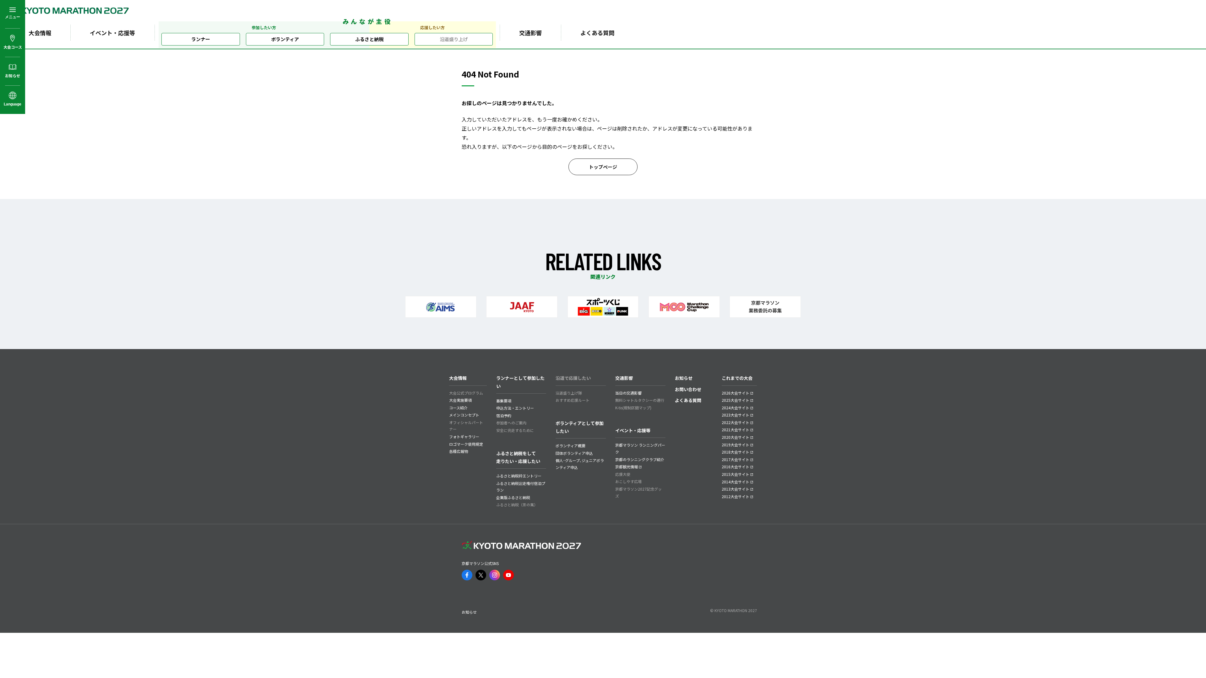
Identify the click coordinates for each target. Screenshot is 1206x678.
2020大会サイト (735, 437)
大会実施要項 (460, 400)
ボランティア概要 (570, 445)
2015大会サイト (735, 474)
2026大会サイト (735, 393)
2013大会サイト (735, 489)
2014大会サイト (735, 481)
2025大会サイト (735, 400)
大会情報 (40, 33)
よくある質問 (597, 33)
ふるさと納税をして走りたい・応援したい (518, 457)
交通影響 (530, 33)
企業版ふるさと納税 (513, 497)
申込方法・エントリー (515, 408)
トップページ (603, 167)
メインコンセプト (464, 414)
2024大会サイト (735, 407)
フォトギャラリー (464, 436)
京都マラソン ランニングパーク (640, 448)
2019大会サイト (735, 444)
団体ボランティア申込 (574, 453)
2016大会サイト (735, 466)
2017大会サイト (735, 459)
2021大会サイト (735, 429)
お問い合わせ (688, 389)
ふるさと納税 (369, 39)
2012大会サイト (735, 496)
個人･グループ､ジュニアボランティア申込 (580, 464)
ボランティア (285, 39)
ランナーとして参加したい (520, 382)
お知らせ (684, 378)
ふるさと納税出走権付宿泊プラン (520, 487)
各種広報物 (458, 451)
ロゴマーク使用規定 (466, 444)
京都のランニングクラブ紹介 (639, 459)
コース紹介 (458, 407)
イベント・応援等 (112, 33)
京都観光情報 (626, 466)
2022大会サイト (735, 422)
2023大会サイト (735, 414)
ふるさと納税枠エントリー (518, 475)
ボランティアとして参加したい (580, 427)
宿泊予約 (503, 415)
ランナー (200, 39)
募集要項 (503, 400)
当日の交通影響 (628, 393)
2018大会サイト (735, 452)
